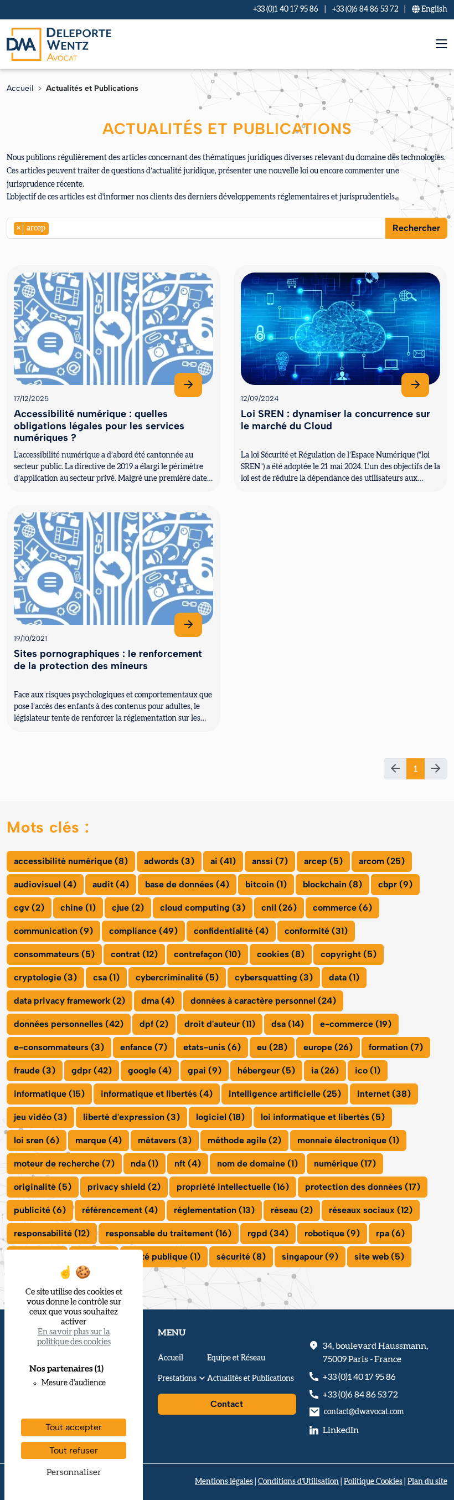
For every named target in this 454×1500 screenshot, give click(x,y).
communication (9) (53, 931)
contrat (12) (134, 954)
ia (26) (325, 1070)
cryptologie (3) (45, 977)
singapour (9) (310, 1256)
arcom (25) (382, 861)
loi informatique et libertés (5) (323, 1117)
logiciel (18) (220, 1117)
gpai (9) (204, 1070)
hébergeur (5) (266, 1070)
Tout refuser (73, 1450)
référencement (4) (120, 1210)
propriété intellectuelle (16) (233, 1186)
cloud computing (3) (202, 907)
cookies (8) (281, 954)
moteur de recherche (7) (64, 1163)
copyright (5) (348, 954)
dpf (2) (154, 1024)
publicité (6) (40, 1210)
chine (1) (78, 907)
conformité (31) (316, 931)
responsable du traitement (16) (168, 1233)
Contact (226, 1404)
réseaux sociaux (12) (370, 1210)
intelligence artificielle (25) (285, 1093)
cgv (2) (29, 907)
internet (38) (384, 1093)
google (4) (150, 1070)
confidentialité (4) (231, 931)
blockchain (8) (332, 884)
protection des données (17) (362, 1186)
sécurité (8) (241, 1256)
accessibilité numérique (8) (71, 861)
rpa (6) (390, 1233)
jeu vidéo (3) (40, 1117)
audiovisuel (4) (45, 884)
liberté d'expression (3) (131, 1117)
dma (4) (157, 1000)
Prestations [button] (177, 1379)
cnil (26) (279, 907)
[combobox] (196, 228)
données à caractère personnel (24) (263, 1000)
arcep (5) (323, 861)
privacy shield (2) (124, 1186)
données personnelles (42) (68, 1024)
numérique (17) (345, 1163)
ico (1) (367, 1070)
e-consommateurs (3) (59, 1047)
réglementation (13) (214, 1210)
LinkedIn (341, 1430)
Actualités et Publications (250, 1379)
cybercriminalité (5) (177, 977)
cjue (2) (128, 907)
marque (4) (98, 1140)
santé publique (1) (163, 1256)
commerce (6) (342, 907)
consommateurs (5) (54, 954)
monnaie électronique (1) (348, 1140)
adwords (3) (169, 861)
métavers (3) (165, 1140)
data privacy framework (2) (69, 1000)
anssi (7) (270, 861)
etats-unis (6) (212, 1047)
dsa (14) (287, 1024)
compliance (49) (143, 931)
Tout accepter (73, 1427)
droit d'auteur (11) (219, 1024)
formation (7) (396, 1047)
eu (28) (272, 1047)
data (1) (344, 977)
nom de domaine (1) (257, 1163)
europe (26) (328, 1047)
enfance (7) (143, 1047)
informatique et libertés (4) (157, 1093)
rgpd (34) (267, 1233)
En (433, 9)
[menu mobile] (441, 44)
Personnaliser (74, 1472)
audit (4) (110, 884)
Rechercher (416, 228)
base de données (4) (187, 884)
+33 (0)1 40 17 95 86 (285, 9)
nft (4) (187, 1163)
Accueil (20, 88)
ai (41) (223, 861)
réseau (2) (292, 1210)
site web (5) (379, 1256)
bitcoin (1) (266, 884)
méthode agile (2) (244, 1140)
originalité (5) (42, 1186)
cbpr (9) (395, 884)
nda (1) (144, 1163)
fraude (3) (34, 1070)
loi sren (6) (36, 1140)
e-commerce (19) (355, 1024)
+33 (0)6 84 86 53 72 (365, 9)
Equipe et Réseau (236, 1358)
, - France (375, 1353)
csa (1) (106, 977)
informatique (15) (49, 1093)
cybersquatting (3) (274, 977)
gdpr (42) (91, 1070)
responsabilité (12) (52, 1233)
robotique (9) (332, 1233)
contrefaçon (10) (207, 954)
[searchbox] (54, 228)
